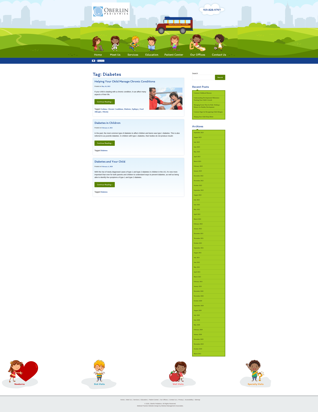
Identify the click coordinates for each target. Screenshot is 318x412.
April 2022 (197, 214)
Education (151, 54)
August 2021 (197, 253)
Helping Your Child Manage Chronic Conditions (124, 81)
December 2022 (198, 176)
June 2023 (197, 147)
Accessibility (189, 400)
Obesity (105, 112)
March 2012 (197, 353)
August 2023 (197, 137)
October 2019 (198, 349)
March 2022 (197, 219)
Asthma (104, 109)
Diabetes (127, 109)
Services (133, 54)
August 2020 (197, 310)
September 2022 (199, 190)
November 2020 (198, 296)
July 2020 (197, 315)
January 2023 (198, 171)
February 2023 (198, 166)
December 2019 (198, 339)
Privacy (180, 400)
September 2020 (199, 305)
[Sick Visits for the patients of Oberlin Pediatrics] (99, 388)
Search (195, 73)
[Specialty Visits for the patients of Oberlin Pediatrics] (255, 388)
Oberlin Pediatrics (156, 403)
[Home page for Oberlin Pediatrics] (111, 11)
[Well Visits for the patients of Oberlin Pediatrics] (178, 388)
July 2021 (197, 257)
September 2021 (199, 248)
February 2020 (198, 329)
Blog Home (101, 60)
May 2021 (197, 267)
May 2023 (197, 152)
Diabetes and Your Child (109, 161)
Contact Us (219, 54)
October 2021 (198, 243)
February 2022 (198, 224)
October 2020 (198, 301)
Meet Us (115, 54)
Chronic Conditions (115, 109)
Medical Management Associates (172, 406)
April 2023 (197, 156)
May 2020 (197, 325)
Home (98, 54)
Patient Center (173, 54)
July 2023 (197, 142)
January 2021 (198, 286)
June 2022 (197, 204)
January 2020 (198, 334)
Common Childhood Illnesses (203, 93)
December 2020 (198, 291)
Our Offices (197, 54)
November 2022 (198, 180)
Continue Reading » (105, 102)
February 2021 (198, 281)
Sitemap (197, 400)
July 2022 (197, 200)
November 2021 (198, 238)
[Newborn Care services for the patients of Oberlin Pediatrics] (20, 388)
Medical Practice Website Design (148, 406)
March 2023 (197, 161)
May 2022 (197, 209)
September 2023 (199, 132)
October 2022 (198, 185)
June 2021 (197, 262)
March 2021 (197, 277)
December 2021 (198, 233)
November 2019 (198, 344)
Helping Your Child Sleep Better (203, 117)
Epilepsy (135, 109)
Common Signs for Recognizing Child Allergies (208, 112)
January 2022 (198, 228)
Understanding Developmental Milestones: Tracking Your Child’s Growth (206, 99)
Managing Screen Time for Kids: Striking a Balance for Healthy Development (207, 106)
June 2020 (197, 320)
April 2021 (197, 272)
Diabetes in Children (107, 123)
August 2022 (197, 195)
